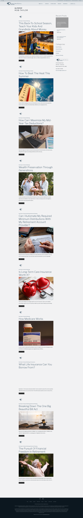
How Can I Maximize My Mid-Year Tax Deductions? (35, 122)
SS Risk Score (38, 501)
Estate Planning (58, 46)
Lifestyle (31, 70)
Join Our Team (50, 501)
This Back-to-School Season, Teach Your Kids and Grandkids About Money (35, 26)
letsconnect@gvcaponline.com (61, 70)
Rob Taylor (20, 20)
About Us (31, 501)
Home (27, 501)
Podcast (42, 501)
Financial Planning (26, 20)
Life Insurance (58, 51)
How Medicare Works (31, 318)
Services (34, 501)
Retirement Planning (33, 213)
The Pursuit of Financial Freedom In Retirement (32, 450)
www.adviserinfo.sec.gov (46, 514)
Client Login (54, 501)
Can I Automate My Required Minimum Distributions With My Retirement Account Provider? (35, 220)
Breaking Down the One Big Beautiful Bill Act (35, 408)
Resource (46, 501)
